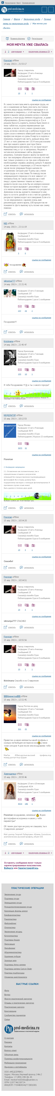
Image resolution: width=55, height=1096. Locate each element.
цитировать (29, 214)
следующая (16, 51)
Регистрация (10, 3)
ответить (12, 214)
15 (26, 448)
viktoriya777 (9, 281)
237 (19, 311)
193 (19, 374)
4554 (20, 804)
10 (26, 374)
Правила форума (17, 38)
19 (19, 93)
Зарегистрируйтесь (28, 868)
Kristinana (8, 341)
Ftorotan (8, 60)
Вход (19, 3)
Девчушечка (10, 773)
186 (26, 804)
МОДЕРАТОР (10, 415)
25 (26, 729)
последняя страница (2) (39, 51)
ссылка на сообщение (41, 100)
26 (26, 311)
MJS (5, 223)
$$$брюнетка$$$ (12, 696)
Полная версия (28, 3)
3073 (20, 448)
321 (19, 729)
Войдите (8, 868)
